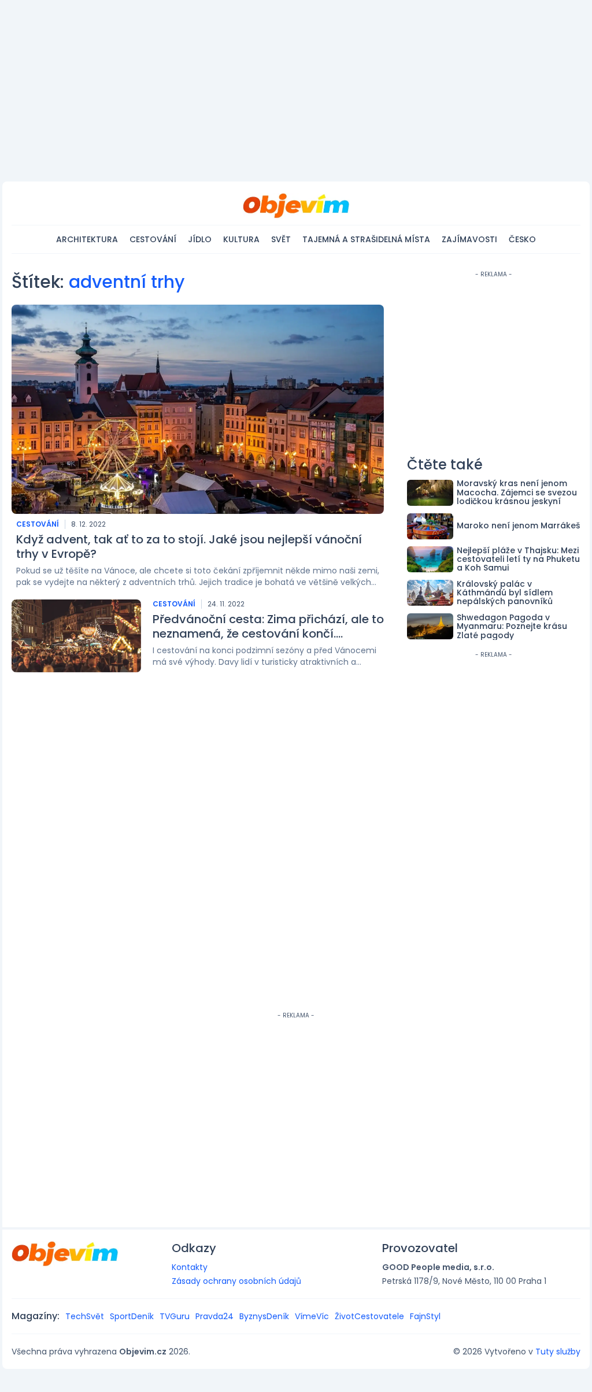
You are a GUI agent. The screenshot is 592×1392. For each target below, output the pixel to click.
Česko (522, 239)
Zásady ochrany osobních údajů (236, 1281)
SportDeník (132, 1316)
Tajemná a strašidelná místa (366, 239)
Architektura (87, 239)
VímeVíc (312, 1316)
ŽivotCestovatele (369, 1316)
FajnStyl (425, 1316)
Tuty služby (557, 1351)
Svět (281, 239)
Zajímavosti (469, 239)
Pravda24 (214, 1316)
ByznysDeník (264, 1316)
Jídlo (200, 239)
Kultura (241, 239)
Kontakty (190, 1267)
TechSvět (84, 1316)
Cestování (153, 239)
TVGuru (175, 1316)
